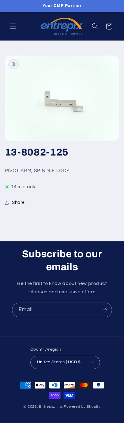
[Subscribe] (105, 310)
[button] (13, 26)
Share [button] (18, 202)
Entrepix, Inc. (51, 406)
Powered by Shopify (82, 406)
